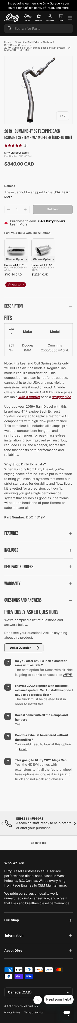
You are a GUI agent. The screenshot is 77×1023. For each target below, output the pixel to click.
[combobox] (38, 28)
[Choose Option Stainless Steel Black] (16, 250)
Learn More (19, 224)
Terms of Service (33, 1012)
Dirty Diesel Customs (16, 45)
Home (7, 42)
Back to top (38, 842)
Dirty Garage (51, 3)
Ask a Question (20, 647)
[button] (60, 17)
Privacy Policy (12, 1012)
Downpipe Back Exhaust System (33, 42)
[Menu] (70, 17)
